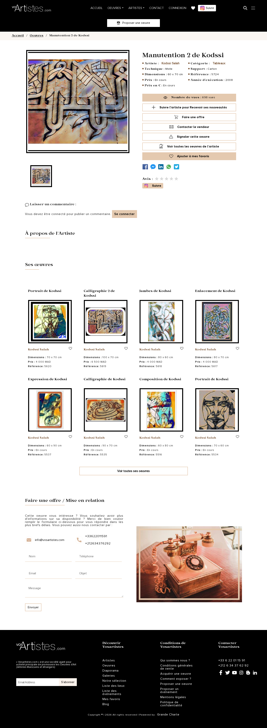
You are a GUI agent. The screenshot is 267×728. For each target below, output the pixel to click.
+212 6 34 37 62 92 (233, 665)
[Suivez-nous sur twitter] (177, 167)
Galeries (108, 675)
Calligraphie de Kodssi (104, 380)
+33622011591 (96, 536)
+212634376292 (97, 543)
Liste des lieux (113, 685)
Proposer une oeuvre (176, 683)
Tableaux (219, 63)
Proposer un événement (169, 690)
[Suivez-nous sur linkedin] (162, 167)
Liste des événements (111, 692)
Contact (156, 8)
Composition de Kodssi (160, 380)
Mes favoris (111, 699)
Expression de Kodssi (47, 380)
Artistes (135, 8)
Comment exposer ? (175, 678)
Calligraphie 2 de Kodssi (99, 293)
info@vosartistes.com (49, 540)
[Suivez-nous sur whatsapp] (170, 167)
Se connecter (124, 214)
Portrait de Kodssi (44, 291)
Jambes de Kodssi (155, 291)
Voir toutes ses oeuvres (133, 471)
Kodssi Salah (170, 63)
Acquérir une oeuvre (175, 673)
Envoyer (33, 607)
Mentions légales (173, 697)
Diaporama (110, 670)
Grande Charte (168, 714)
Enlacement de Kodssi (215, 291)
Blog (105, 704)
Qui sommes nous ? (175, 660)
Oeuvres (114, 8)
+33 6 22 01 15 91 (231, 660)
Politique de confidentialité (171, 704)
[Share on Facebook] (146, 167)
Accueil (96, 8)
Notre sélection (114, 680)
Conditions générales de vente (176, 667)
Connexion (177, 8)
